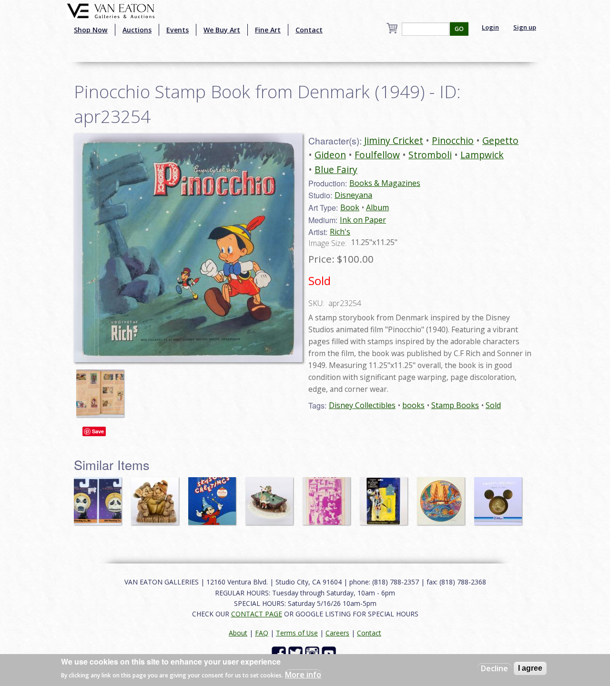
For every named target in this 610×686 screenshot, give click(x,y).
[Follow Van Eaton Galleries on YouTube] (330, 652)
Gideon (330, 154)
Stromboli (430, 154)
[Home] (111, 10)
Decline (494, 668)
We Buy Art (221, 29)
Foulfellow (377, 154)
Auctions (137, 29)
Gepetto (500, 140)
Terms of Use (297, 632)
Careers (337, 632)
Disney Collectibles (362, 405)
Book (349, 207)
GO (459, 29)
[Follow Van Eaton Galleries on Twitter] (296, 652)
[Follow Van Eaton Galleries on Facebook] (280, 652)
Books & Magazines (384, 183)
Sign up (524, 27)
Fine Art (268, 29)
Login (490, 27)
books (413, 405)
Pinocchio (453, 140)
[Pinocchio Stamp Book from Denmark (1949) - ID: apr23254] (102, 388)
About (238, 632)
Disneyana (353, 195)
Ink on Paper (363, 220)
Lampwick (482, 154)
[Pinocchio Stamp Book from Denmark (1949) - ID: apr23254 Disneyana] (188, 247)
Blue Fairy (336, 169)
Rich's (340, 231)
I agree (530, 668)
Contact (309, 29)
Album (377, 207)
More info (303, 674)
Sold (493, 405)
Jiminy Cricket (393, 140)
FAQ (261, 632)
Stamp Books (455, 405)
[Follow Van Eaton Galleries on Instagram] (313, 652)
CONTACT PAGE (256, 613)
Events (177, 29)
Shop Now (91, 29)
